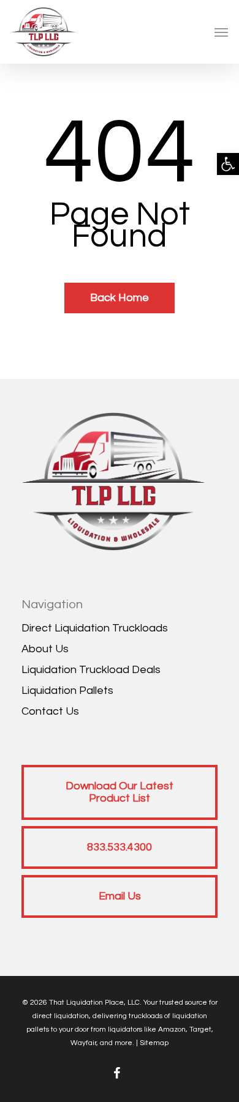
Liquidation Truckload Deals (91, 670)
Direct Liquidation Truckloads (94, 628)
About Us (45, 649)
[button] (228, 164)
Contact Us (50, 711)
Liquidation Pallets (67, 690)
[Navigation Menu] (221, 32)
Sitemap (154, 1043)
